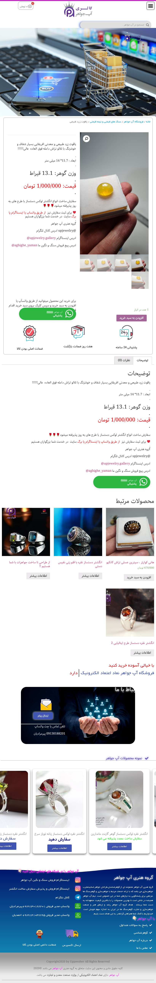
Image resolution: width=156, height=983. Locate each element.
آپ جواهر (57, 968)
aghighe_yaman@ (24, 245)
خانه (148, 121)
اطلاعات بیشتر (90, 575)
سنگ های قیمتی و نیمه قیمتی (105, 121)
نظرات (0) (124, 360)
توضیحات (142, 360)
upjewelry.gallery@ (41, 238)
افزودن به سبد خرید (131, 317)
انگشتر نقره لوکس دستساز (131, 833)
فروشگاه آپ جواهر (133, 121)
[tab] (142, 360)
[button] (150, 6)
